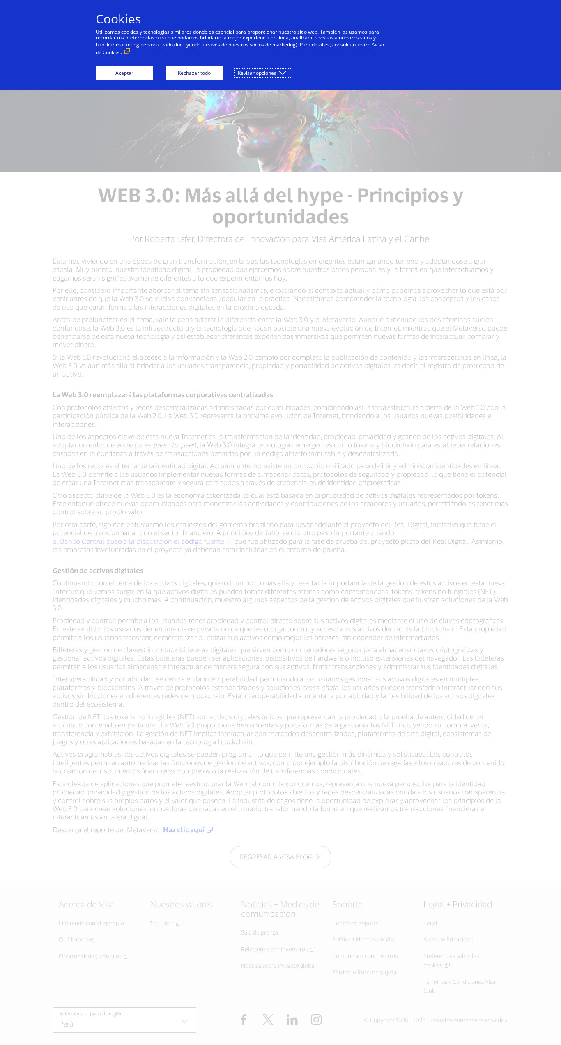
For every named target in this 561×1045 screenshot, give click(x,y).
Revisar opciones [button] (257, 72)
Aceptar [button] (124, 72)
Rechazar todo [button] (194, 72)
